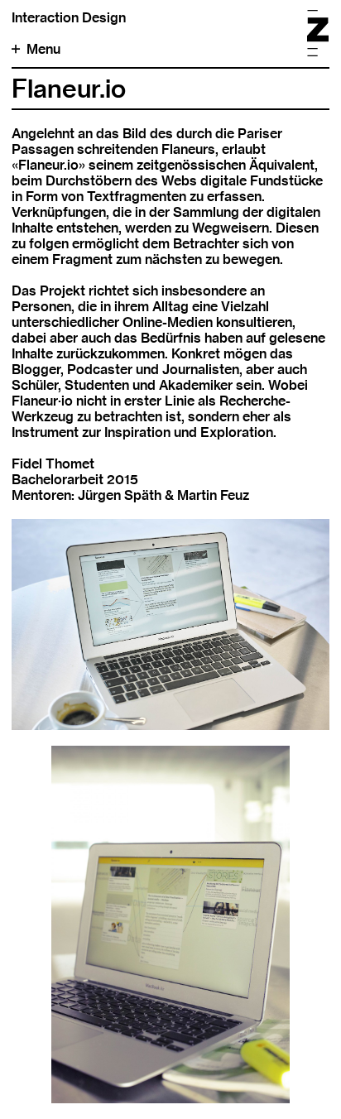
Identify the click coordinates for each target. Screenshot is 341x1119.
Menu (43, 49)
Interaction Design (69, 17)
